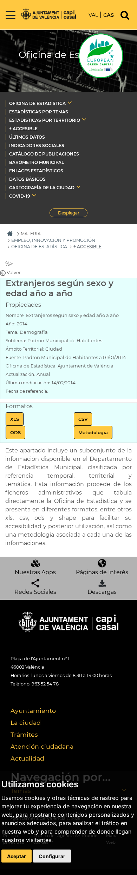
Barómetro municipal (36, 162)
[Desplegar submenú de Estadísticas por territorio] (84, 119)
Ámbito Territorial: (25, 349)
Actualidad (27, 758)
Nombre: (15, 315)
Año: (10, 323)
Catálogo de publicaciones (44, 154)
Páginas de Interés (102, 572)
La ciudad (26, 722)
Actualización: (20, 374)
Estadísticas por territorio (44, 120)
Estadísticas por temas (38, 111)
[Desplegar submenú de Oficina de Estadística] (69, 102)
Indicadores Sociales (36, 145)
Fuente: (14, 357)
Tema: (12, 332)
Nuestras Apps (35, 572)
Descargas (102, 592)
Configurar (52, 856)
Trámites (24, 734)
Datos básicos (27, 179)
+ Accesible (23, 128)
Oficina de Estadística (37, 103)
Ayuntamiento (33, 710)
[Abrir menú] (10, 15)
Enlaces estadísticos (36, 170)
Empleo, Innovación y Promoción (53, 240)
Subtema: (16, 340)
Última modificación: (28, 382)
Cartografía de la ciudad (41, 187)
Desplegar (72, 213)
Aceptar (16, 856)
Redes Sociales (35, 592)
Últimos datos (27, 137)
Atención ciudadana (42, 746)
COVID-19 (19, 196)
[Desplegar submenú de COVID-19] (34, 195)
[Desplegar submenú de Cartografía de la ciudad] (78, 186)
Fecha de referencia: (27, 391)
